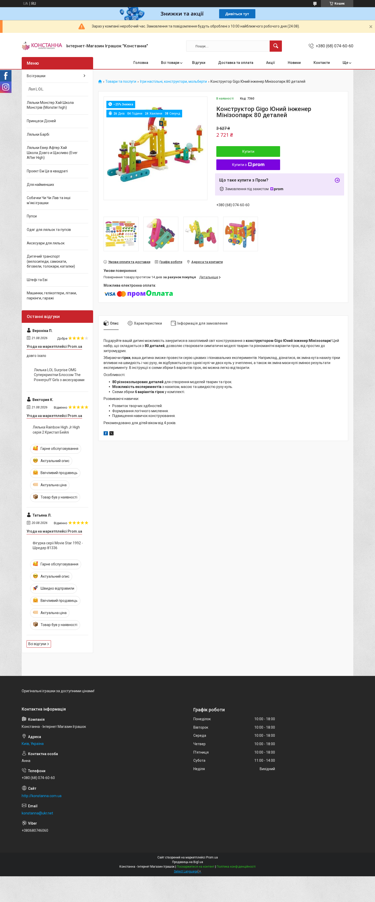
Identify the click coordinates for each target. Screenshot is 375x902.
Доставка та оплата (235, 63)
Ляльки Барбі (38, 134)
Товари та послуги (120, 82)
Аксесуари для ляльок (46, 243)
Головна (140, 63)
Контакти (322, 63)
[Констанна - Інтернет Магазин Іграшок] (42, 46)
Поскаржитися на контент (195, 866)
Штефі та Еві (37, 280)
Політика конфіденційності (236, 866)
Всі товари (170, 63)
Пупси (32, 216)
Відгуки (198, 63)
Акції (270, 63)
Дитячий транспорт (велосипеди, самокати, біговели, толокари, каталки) (51, 261)
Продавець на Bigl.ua (187, 862)
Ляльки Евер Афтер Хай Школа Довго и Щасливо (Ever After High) (52, 153)
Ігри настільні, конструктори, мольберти (173, 82)
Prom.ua (212, 857)
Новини (294, 63)
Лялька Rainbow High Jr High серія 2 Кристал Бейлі (56, 429)
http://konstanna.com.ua (41, 796)
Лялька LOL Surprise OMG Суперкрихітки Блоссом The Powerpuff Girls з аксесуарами (59, 375)
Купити (248, 151)
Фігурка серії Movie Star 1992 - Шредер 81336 (58, 545)
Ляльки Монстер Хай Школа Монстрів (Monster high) (50, 105)
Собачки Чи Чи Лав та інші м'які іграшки (48, 200)
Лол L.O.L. (35, 89)
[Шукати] (276, 46)
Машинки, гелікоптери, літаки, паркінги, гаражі (52, 295)
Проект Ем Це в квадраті (47, 171)
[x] (111, 434)
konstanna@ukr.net (37, 813)
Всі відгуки (37, 644)
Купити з (239, 165)
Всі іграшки (36, 76)
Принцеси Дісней (41, 121)
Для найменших (40, 185)
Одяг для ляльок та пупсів (49, 230)
